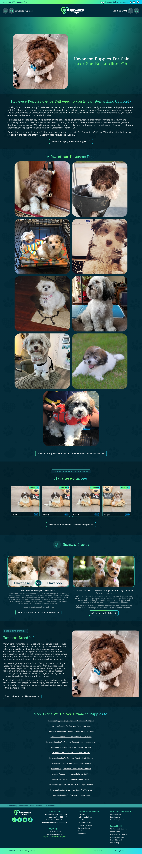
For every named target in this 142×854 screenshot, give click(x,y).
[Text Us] (136, 11)
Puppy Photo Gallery (85, 825)
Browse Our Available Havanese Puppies (69, 524)
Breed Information (116, 814)
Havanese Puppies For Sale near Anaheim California (71, 779)
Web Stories (82, 834)
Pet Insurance (115, 832)
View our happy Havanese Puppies (70, 141)
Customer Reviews (84, 823)
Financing (81, 814)
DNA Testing (114, 843)
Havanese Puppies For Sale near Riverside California (71, 737)
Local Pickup (82, 820)
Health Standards (116, 840)
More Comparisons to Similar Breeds (37, 612)
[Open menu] (5, 11)
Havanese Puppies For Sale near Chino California (71, 753)
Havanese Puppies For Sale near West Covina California (71, 758)
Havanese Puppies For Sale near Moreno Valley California (71, 731)
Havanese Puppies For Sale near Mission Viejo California (71, 785)
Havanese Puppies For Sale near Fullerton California (71, 774)
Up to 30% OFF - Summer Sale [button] (15, 2)
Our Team (81, 831)
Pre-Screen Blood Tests (118, 834)
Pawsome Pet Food (117, 837)
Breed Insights (115, 817)
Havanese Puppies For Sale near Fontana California (71, 726)
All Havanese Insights (102, 613)
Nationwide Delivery (85, 817)
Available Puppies (24, 11)
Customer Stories (84, 828)
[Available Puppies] (11, 11)
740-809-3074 (120, 11)
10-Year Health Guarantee (119, 829)
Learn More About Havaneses (20, 696)
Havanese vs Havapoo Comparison (38, 590)
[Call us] (130, 11)
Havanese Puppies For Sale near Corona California (71, 747)
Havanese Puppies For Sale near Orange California (71, 769)
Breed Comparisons (117, 820)
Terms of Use (99, 851)
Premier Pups (12, 805)
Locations (24, 805)
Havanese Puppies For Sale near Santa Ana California (71, 790)
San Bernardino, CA (38, 805)
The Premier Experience (88, 811)
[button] (130, 2)
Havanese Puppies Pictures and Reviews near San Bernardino (70, 453)
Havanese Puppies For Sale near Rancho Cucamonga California (71, 742)
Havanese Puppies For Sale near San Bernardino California (71, 721)
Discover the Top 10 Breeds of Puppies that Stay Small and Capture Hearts (103, 591)
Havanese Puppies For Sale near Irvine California (71, 795)
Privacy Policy (120, 851)
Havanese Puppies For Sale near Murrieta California (71, 763)
